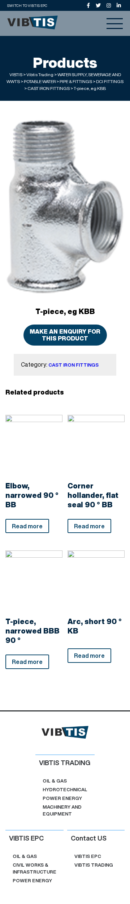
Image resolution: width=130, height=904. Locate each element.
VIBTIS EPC (87, 856)
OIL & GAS (55, 781)
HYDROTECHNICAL (65, 789)
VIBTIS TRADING (93, 865)
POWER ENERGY (62, 798)
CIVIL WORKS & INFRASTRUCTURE (34, 868)
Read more (27, 526)
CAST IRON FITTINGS (73, 365)
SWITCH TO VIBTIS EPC (27, 5)
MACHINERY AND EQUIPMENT (62, 810)
